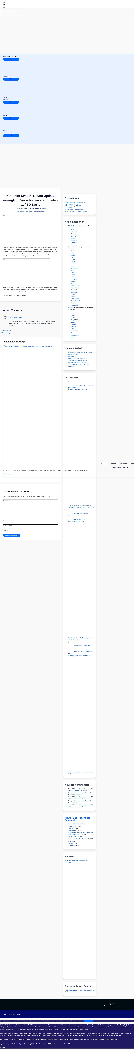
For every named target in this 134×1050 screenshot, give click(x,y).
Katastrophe (74, 268)
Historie (73, 264)
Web (72, 337)
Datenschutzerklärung (109, 1006)
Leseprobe (74, 242)
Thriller (73, 296)
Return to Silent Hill (73, 824)
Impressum (112, 1004)
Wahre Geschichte (76, 301)
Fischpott (70, 820)
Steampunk (74, 292)
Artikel (72, 229)
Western (73, 303)
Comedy (73, 255)
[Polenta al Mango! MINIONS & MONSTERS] (76, 207)
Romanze (73, 281)
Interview (73, 238)
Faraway (70, 843)
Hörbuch (73, 324)
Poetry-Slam (74, 330)
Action (72, 253)
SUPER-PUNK (72, 836)
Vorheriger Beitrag (6, 330)
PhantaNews (8, 11)
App (72, 311)
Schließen (3, 1047)
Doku (72, 257)
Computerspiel (37, 208)
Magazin (73, 326)
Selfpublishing (75, 287)
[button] (15, 56)
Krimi (72, 270)
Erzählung (74, 231)
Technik (73, 294)
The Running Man (73, 830)
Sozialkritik (74, 290)
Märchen (73, 277)
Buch (72, 313)
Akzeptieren (89, 1021)
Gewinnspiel (74, 236)
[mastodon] (4, 3)
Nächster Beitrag (5, 333)
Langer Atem (71, 826)
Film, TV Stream (76, 320)
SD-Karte (25, 211)
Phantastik (74, 279)
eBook (73, 317)
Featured (73, 234)
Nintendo (19, 211)
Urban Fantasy (75, 298)
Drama (73, 259)
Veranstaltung (75, 335)
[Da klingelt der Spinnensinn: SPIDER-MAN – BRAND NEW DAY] (76, 204)
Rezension (74, 244)
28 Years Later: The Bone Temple (77, 839)
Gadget (44, 208)
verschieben (40, 211)
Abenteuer (74, 251)
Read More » (7, 474)
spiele (30, 211)
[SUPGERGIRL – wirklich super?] (74, 209)
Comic (73, 315)
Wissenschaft (74, 305)
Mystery (73, 274)
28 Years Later (72, 845)
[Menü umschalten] (11, 59)
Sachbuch (74, 283)
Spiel (72, 333)
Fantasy (73, 261)
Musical (73, 272)
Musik (72, 328)
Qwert (69, 828)
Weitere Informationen (77, 1021)
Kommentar (74, 240)
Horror (72, 266)
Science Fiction (75, 285)
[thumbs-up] (4, 7)
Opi (69, 841)
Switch (35, 211)
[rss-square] (4, 5)
